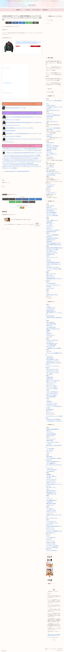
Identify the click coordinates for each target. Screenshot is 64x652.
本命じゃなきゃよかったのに (52, 369)
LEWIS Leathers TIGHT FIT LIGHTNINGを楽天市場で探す (17, 171)
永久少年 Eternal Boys (50, 174)
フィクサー (48, 270)
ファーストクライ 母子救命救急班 (53, 128)
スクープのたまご (50, 450)
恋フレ (47, 489)
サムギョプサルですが (51, 480)
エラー (47, 293)
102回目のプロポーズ (50, 239)
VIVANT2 (48, 187)
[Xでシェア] (8, 23)
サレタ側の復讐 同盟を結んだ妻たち (53, 244)
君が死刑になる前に (50, 254)
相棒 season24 (49, 456)
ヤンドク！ (48, 306)
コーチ (47, 497)
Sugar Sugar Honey (50, 315)
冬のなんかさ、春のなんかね (52, 340)
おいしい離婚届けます (51, 463)
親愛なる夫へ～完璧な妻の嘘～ (52, 145)
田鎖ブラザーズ (49, 275)
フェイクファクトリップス (51, 257)
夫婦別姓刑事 (49, 221)
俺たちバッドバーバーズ (51, 385)
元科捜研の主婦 (49, 377)
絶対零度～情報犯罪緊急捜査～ (52, 429)
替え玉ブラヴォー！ (50, 412)
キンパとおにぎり (50, 309)
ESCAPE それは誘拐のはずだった (53, 461)
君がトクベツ (49, 451)
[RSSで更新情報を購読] (23, 208)
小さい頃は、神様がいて (51, 476)
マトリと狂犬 (49, 336)
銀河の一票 (48, 207)
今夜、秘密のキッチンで (51, 251)
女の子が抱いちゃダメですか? (52, 370)
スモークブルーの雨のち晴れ (52, 215)
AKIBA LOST (49, 333)
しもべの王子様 (49, 157)
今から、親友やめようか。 (51, 153)
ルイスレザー (14, 194)
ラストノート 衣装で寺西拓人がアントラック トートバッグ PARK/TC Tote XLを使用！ (54, 74)
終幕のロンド (49, 430)
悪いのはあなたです (50, 435)
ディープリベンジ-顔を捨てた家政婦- (54, 268)
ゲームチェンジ (49, 356)
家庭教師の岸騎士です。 (51, 311)
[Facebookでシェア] (15, 23)
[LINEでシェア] (29, 23)
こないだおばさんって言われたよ (53, 230)
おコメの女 (48, 351)
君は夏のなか (49, 136)
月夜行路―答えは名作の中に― (52, 238)
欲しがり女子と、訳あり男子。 (52, 545)
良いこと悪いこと (50, 508)
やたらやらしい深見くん (51, 213)
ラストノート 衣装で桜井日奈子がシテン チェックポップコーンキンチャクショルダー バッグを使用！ (53, 69)
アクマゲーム (5, 194)
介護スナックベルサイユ (51, 511)
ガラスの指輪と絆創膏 (51, 396)
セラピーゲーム (49, 468)
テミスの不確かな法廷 (51, 327)
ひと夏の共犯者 (49, 501)
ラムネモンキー (49, 341)
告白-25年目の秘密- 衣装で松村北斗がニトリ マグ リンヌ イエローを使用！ (54, 79)
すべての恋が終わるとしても (52, 522)
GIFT (47, 291)
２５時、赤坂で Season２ (51, 469)
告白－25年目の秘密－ (51, 170)
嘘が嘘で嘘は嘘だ (50, 409)
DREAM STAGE (49, 378)
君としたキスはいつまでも (51, 518)
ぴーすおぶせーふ (50, 226)
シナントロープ (49, 432)
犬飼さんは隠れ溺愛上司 (51, 212)
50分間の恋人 (49, 401)
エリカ (47, 453)
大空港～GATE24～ (50, 142)
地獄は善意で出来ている (51, 490)
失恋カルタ (48, 228)
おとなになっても (50, 383)
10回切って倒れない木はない (52, 294)
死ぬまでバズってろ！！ (51, 482)
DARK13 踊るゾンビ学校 (51, 404)
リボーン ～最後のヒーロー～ (52, 220)
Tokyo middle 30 (49, 129)
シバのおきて (49, 443)
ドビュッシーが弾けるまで (51, 550)
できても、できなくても (51, 479)
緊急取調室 (48, 474)
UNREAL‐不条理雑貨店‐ (51, 434)
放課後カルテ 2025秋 (50, 542)
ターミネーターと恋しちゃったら (53, 285)
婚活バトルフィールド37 (51, 382)
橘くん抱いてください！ (51, 487)
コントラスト (49, 118)
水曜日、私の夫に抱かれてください (53, 242)
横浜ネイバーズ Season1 (51, 395)
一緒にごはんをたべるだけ (51, 147)
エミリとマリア (49, 152)
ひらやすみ (48, 539)
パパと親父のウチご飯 (51, 510)
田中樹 (10, 194)
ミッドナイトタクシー (51, 192)
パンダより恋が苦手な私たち (52, 391)
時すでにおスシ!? (50, 223)
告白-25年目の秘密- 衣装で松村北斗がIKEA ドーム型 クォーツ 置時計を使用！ (54, 63)
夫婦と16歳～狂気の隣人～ (51, 149)
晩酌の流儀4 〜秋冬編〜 (51, 503)
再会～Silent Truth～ (50, 322)
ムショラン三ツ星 (50, 288)
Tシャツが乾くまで (50, 166)
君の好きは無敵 (49, 116)
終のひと (48, 332)
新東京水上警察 (49, 440)
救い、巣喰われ (49, 374)
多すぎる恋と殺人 (50, 210)
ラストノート (49, 144)
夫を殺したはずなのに (51, 105)
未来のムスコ (49, 325)
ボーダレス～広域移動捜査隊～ (52, 234)
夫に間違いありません (51, 307)
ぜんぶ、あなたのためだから (52, 393)
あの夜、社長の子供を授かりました (53, 264)
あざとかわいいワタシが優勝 (52, 249)
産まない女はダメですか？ (51, 208)
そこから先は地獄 (50, 448)
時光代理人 (48, 286)
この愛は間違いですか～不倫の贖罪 (53, 348)
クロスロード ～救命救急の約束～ (53, 115)
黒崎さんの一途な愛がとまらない (53, 328)
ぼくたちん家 (49, 524)
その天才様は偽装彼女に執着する (53, 262)
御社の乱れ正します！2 (51, 492)
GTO (47, 103)
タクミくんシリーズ (50, 529)
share (47, 217)
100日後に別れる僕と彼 (51, 231)
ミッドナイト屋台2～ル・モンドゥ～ (53, 173)
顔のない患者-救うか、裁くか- (52, 359)
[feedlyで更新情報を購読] (21, 208)
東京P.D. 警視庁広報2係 (51, 323)
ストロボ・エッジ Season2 (52, 388)
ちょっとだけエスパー (51, 438)
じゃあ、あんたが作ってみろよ (52, 442)
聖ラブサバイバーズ (50, 346)
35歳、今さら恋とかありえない (52, 110)
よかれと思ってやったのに (51, 252)
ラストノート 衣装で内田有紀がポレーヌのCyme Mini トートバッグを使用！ (53, 84)
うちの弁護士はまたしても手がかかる (54, 420)
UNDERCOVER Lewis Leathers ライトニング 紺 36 (15, 107)
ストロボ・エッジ (50, 505)
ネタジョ (48, 265)
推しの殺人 (48, 477)
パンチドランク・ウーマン (51, 403)
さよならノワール (50, 113)
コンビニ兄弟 (49, 225)
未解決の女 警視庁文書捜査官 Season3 (54, 247)
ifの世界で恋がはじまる (51, 493)
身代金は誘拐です (50, 357)
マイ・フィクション (50, 184)
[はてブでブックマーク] (22, 23)
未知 (54, 589)
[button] (35, 23)
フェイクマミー (49, 498)
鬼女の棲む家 (49, 241)
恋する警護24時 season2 (51, 500)
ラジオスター (49, 297)
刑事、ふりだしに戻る (51, 273)
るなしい (48, 259)
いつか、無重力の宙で (51, 537)
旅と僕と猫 (48, 260)
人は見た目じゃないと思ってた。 (53, 361)
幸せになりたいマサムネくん (52, 121)
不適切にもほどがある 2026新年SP (53, 419)
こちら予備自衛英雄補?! (51, 344)
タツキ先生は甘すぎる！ (51, 283)
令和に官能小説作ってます (51, 343)
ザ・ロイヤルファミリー (51, 521)
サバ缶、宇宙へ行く (50, 205)
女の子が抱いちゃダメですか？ (52, 267)
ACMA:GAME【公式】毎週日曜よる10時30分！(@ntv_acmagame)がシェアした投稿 (16, 99)
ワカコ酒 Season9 (50, 471)
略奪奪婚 (48, 330)
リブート (48, 399)
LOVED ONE (49, 236)
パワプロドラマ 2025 (50, 543)
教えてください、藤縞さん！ (52, 386)
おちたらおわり (49, 134)
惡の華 (47, 255)
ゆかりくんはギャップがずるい (52, 372)
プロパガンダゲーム (50, 335)
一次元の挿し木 (49, 186)
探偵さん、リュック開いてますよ (53, 380)
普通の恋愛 (48, 150)
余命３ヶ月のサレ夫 (50, 276)
